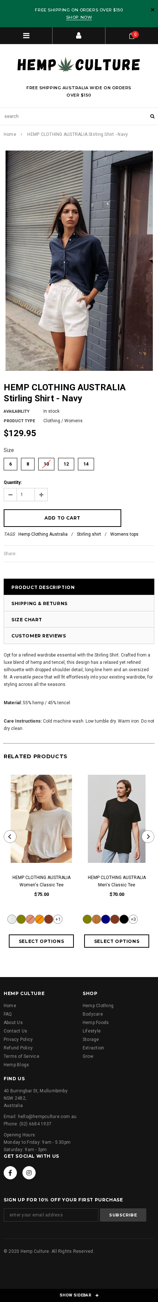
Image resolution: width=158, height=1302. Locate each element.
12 (66, 462)
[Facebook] (10, 1172)
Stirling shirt (89, 534)
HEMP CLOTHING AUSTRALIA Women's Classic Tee (41, 881)
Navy (105, 919)
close (152, 9)
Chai (96, 919)
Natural (12, 919)
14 (86, 462)
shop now (79, 17)
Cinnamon (48, 919)
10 (46, 462)
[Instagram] (29, 1172)
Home (10, 134)
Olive (21, 919)
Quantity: (13, 482)
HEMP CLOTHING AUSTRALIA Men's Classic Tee (117, 881)
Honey (39, 919)
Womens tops (124, 534)
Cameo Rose (30, 919)
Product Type (19, 421)
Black (124, 919)
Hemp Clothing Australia (43, 534)
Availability (16, 411)
